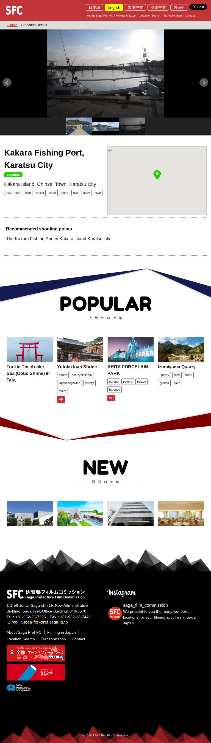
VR (61, 399)
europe (113, 381)
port (18, 192)
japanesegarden (69, 383)
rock (177, 375)
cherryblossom (82, 375)
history (89, 383)
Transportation (172, 15)
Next (203, 82)
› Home (12, 25)
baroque (114, 389)
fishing (39, 192)
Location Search (150, 15)
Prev (7, 82)
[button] (157, 175)
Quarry (164, 375)
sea (8, 192)
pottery (127, 381)
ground (164, 383)
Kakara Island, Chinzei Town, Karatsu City (50, 184)
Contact (190, 15)
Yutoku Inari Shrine (77, 366)
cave (177, 383)
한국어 (179, 7)
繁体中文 (135, 7)
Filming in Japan (126, 15)
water (52, 192)
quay (86, 192)
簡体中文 (158, 7)
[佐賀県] (18, 689)
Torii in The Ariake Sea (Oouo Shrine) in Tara (28, 373)
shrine (63, 375)
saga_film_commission (145, 605)
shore (64, 192)
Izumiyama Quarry (177, 366)
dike (76, 192)
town (98, 192)
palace (141, 381)
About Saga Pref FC (100, 15)
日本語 (94, 7)
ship (28, 192)
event (62, 391)
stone (188, 375)
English (114, 7)
